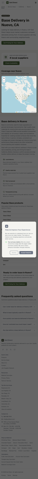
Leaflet (19, 112)
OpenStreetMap (26, 112)
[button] (4, 78)
